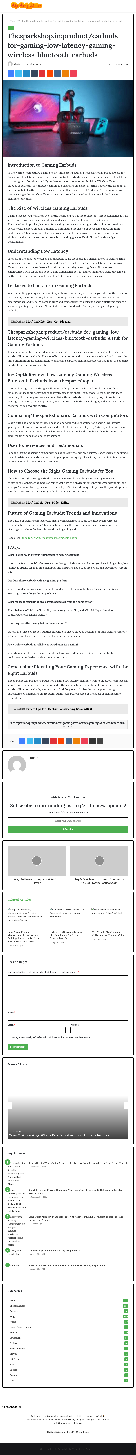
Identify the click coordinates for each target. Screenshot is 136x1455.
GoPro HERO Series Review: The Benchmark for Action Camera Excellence (66, 935)
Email (11, 1024)
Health (13, 1332)
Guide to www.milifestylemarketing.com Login (48, 537)
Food (12, 1364)
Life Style (15, 1359)
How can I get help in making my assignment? (54, 1250)
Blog (12, 1316)
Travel (13, 1353)
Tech (20, 21)
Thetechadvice (17, 1305)
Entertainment (17, 1348)
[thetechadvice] (26, 5)
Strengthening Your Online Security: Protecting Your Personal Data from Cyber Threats (78, 1163)
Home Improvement (21, 1327)
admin (17, 64)
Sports (13, 1369)
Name (11, 1012)
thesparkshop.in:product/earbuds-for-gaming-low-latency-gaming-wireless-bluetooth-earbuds (69, 724)
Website (74, 1024)
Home (12, 21)
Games (13, 1375)
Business (14, 1311)
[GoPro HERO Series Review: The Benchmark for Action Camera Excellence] (68, 918)
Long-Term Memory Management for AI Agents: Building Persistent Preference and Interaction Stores (25, 936)
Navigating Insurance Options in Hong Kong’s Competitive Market (67, 1135)
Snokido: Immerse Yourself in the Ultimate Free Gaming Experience (66, 1265)
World (13, 1321)
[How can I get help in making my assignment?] (17, 1255)
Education (15, 1337)
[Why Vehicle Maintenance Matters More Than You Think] (109, 918)
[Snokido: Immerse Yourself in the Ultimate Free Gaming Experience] (17, 1270)
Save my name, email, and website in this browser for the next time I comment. (50, 1037)
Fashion (14, 1343)
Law (12, 1380)
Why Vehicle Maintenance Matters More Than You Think (108, 933)
